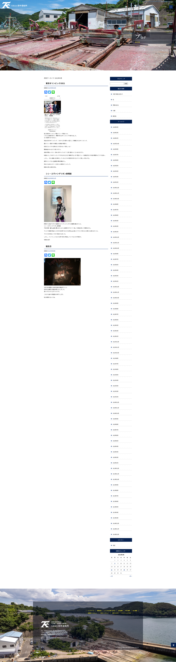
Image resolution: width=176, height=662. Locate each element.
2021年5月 (115, 375)
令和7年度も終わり (118, 94)
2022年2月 (115, 331)
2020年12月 (116, 402)
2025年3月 (115, 171)
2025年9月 (115, 149)
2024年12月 (116, 188)
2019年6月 (115, 501)
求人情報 (135, 610)
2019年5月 (115, 507)
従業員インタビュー (93, 613)
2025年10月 (116, 143)
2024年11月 (116, 193)
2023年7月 (115, 259)
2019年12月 (116, 468)
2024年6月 (115, 215)
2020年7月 (115, 430)
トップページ (91, 610)
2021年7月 (115, 364)
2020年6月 (115, 435)
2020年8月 (115, 424)
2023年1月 (115, 281)
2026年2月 (115, 132)
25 (124, 570)
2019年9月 (115, 485)
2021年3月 (115, 386)
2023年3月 (115, 276)
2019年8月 (115, 490)
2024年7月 (115, 210)
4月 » (130, 576)
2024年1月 (115, 232)
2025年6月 (115, 160)
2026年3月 (115, 127)
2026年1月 (115, 138)
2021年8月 (115, 358)
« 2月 (111, 576)
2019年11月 (116, 474)
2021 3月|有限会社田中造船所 (167, 1)
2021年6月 (115, 369)
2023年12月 (116, 237)
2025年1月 (115, 182)
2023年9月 (115, 254)
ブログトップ (121, 79)
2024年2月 (115, 226)
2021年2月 (115, 391)
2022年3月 (115, 325)
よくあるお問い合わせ (109, 610)
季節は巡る (116, 105)
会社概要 (120, 610)
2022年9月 (115, 303)
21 (111, 570)
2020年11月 (116, 408)
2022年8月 (115, 309)
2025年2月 (115, 176)
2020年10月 (116, 413)
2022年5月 (115, 320)
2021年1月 (115, 397)
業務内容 (99, 610)
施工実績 (127, 610)
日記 (114, 545)
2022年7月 (115, 314)
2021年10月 (116, 353)
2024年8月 (115, 204)
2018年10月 (116, 534)
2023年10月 (116, 248)
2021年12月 (116, 342)
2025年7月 (115, 154)
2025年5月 (115, 165)
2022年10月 (116, 298)
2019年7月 (115, 496)
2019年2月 (115, 518)
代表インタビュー (104, 613)
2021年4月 (115, 380)
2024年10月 (116, 199)
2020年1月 (115, 463)
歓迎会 (114, 116)
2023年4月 (115, 270)
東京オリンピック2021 (55, 83)
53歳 (114, 110)
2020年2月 (115, 457)
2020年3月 (115, 452)
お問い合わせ (115, 613)
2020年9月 (115, 419)
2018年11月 (116, 529)
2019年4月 (115, 512)
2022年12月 (116, 287)
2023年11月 (116, 243)
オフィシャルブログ (126, 613)
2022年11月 (116, 292)
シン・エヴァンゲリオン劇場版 (59, 173)
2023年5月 (115, 265)
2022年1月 (115, 336)
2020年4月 (115, 446)
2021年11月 (116, 347)
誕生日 (48, 246)
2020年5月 (115, 441)
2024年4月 (115, 221)
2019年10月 (116, 479)
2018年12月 (116, 523)
